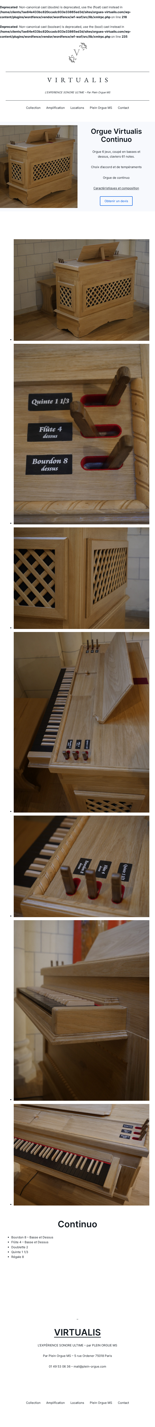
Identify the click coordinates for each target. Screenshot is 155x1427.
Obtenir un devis (116, 201)
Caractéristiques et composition (116, 188)
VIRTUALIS (77, 1332)
